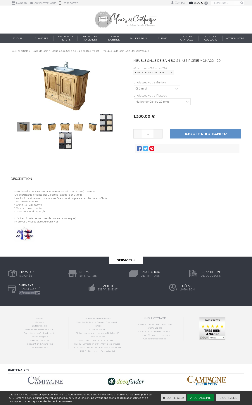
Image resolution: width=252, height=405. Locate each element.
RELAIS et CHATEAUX (186, 38)
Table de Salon (97, 336)
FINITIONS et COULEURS (210, 38)
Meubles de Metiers (65, 38)
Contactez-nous (39, 347)
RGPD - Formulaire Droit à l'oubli (97, 351)
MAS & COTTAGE (155, 318)
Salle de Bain (138, 38)
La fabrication (39, 325)
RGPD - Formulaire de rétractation (97, 340)
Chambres (41, 38)
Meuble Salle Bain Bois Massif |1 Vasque (126, 50)
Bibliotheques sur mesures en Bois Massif (97, 333)
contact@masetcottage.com (155, 335)
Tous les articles (20, 50)
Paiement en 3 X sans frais (39, 343)
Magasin (39, 322)
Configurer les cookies (154, 338)
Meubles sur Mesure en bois (39, 329)
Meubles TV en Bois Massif (97, 318)
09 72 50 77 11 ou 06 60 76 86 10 (155, 331)
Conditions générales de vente (39, 333)
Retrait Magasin (39, 336)
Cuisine (162, 38)
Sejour (17, 38)
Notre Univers (235, 38)
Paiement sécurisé (39, 340)
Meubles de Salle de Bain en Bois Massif (75, 50)
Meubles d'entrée (114, 38)
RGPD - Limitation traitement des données (97, 343)
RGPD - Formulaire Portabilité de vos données (97, 347)
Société (39, 318)
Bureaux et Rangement (89, 38)
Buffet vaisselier (97, 329)
